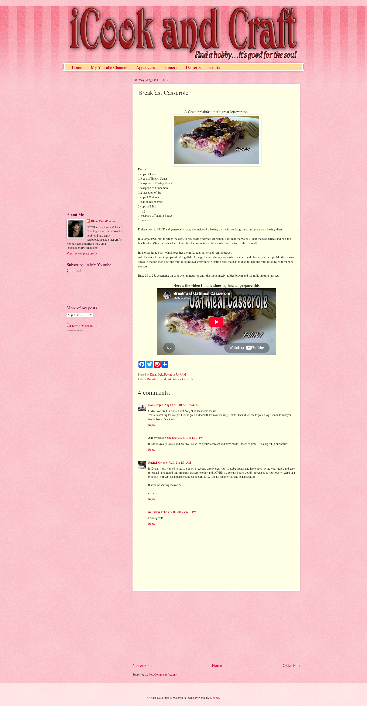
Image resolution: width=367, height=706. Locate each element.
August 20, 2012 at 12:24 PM (181, 405)
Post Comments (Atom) (163, 674)
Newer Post (142, 665)
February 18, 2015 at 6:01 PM (178, 512)
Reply (151, 425)
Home (77, 67)
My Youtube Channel (109, 67)
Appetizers (145, 67)
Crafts (214, 67)
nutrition (154, 512)
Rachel (152, 462)
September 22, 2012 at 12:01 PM (184, 438)
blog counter (80, 330)
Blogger (214, 698)
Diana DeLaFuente (103, 221)
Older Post (291, 665)
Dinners (170, 67)
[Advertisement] (216, 627)
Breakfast (152, 379)
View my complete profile (82, 253)
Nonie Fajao (155, 405)
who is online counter (71, 330)
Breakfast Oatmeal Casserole (176, 379)
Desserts (193, 67)
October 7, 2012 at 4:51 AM (174, 462)
